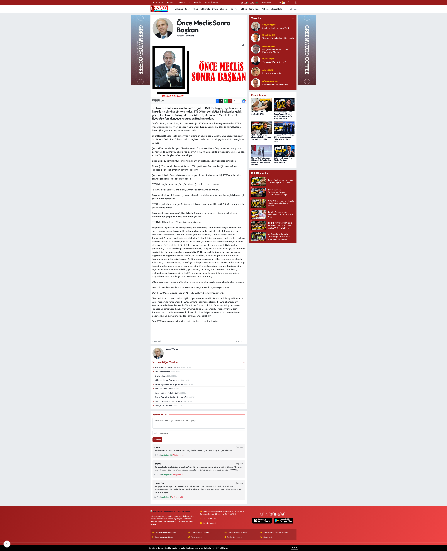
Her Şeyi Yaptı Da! (163, 388)
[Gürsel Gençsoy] (255, 82)
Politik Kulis (205, 9)
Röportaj (234, 9)
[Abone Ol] (244, 101)
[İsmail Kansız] (255, 37)
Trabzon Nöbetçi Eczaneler (165, 532)
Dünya (215, 9)
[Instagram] (271, 514)
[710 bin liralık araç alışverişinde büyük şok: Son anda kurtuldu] (261, 127)
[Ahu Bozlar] (255, 71)
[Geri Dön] (6, 544)
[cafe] (140, 49)
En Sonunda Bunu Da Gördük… (275, 84)
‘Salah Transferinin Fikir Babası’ (169, 401)
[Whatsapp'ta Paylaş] (226, 101)
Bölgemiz (179, 9)
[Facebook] (262, 514)
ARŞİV (198, 2)
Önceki (157, 341)
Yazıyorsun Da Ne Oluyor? (274, 62)
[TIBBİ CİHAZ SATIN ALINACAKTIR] (261, 104)
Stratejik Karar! (161, 376)
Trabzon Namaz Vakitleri (237, 532)
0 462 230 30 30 (209, 518)
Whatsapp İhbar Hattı (272, 9)
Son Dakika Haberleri (235, 537)
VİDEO (172, 2)
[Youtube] (275, 514)
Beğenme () (179, 455)
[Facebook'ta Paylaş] (217, 101)
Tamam (294, 548)
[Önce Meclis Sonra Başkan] (199, 69)
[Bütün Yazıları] (244, 362)
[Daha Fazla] (230, 101)
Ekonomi (224, 9)
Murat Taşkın (268, 59)
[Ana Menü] (295, 8)
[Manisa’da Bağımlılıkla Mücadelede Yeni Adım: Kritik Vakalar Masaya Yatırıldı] (261, 150)
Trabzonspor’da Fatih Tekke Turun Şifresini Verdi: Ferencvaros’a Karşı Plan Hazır (283, 115)
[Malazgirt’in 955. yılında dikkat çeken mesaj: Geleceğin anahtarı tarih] (284, 127)
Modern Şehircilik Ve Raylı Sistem (169, 384)
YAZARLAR (159, 2)
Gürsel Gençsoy (270, 81)
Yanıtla (159, 455)
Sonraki (240, 341)
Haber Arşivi (268, 537)
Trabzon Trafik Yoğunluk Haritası (275, 532)
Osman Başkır (269, 46)
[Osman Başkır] (255, 49)
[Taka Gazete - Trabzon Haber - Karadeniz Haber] (159, 8)
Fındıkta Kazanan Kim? (272, 73)
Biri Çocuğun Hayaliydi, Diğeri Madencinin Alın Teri (275, 50)
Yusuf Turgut (185, 35)
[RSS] (283, 514)
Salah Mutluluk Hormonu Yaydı (168, 367)
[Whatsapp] (279, 514)
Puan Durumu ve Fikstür (164, 537)
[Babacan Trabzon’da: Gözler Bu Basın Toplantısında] (284, 150)
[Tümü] (293, 18)
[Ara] (291, 8)
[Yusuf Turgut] (162, 28)
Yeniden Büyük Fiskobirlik (166, 393)
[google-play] (283, 521)
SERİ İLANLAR (212, 2)
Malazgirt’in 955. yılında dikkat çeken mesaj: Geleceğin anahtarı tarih (284, 138)
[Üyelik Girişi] (294, 2)
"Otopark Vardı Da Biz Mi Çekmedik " (278, 39)
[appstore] (262, 521)
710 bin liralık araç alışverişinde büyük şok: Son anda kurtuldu (261, 137)
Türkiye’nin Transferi (164, 405)
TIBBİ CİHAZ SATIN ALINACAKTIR (259, 113)
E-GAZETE (185, 2)
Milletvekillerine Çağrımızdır (167, 380)
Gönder (157, 439)
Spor (187, 9)
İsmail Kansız (268, 35)
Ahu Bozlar (267, 70)
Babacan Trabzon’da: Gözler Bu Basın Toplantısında (283, 160)
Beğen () (168, 455)
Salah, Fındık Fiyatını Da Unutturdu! (170, 397)
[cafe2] (306, 49)
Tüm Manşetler (197, 537)
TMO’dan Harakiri (163, 371)
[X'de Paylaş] (221, 101)
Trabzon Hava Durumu (200, 532)
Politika (243, 9)
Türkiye (194, 9)
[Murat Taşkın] (255, 60)
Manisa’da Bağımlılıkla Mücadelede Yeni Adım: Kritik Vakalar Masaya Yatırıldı (261, 161)
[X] (266, 514)
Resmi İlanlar (254, 9)
